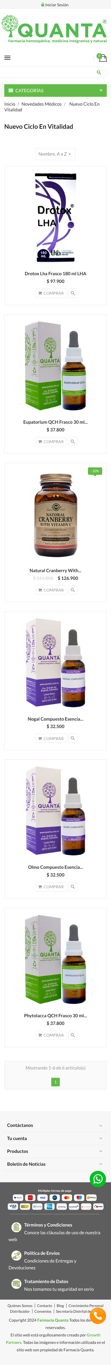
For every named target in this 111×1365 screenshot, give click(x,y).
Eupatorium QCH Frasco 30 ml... (55, 422)
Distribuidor (20, 1311)
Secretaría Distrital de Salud (78, 1311)
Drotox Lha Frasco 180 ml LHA (56, 273)
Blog (60, 1305)
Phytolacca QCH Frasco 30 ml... (55, 1015)
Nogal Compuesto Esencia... (55, 719)
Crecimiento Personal (86, 1305)
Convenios (43, 1311)
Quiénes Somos (20, 1305)
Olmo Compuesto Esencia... (55, 867)
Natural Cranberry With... (55, 570)
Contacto (44, 1305)
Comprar (54, 293)
